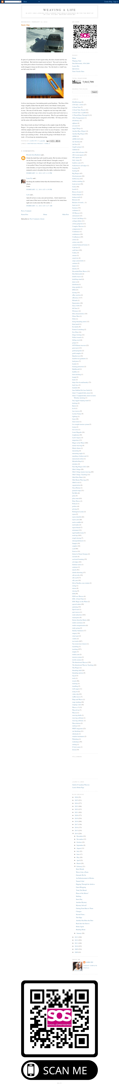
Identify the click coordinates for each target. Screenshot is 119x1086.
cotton (74, 239)
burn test (75, 205)
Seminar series (76, 564)
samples (74, 546)
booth (74, 189)
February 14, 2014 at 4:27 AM (39, 206)
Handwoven (76, 356)
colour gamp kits (77, 224)
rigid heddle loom (78, 533)
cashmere (75, 210)
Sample (74, 543)
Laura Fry (29, 178)
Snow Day (79, 899)
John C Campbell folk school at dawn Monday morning (84, 397)
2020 (76, 815)
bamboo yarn (76, 163)
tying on (75, 691)
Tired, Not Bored (81, 890)
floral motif (75, 324)
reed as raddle (76, 522)
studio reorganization (79, 625)
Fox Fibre (75, 332)
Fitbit (74, 319)
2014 (76, 833)
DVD (73, 290)
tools (73, 678)
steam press (75, 617)
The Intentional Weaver (79, 662)
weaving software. (78, 721)
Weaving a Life (59, 10)
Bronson (75, 200)
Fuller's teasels (76, 337)
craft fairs (75, 250)
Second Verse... (80, 914)
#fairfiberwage (76, 102)
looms (74, 427)
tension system (77, 657)
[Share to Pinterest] (59, 141)
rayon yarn (75, 519)
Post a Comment (26, 211)
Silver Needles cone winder (80, 583)
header (74, 364)
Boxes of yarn (76, 192)
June (78, 854)
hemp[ (74, 377)
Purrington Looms (78, 512)
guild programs (77, 351)
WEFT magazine (77, 728)
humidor (75, 388)
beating (74, 171)
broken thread (76, 194)
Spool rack (75, 609)
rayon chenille (76, 517)
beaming (75, 168)
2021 (76, 812)
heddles (74, 372)
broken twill (76, 197)
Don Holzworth (77, 274)
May (78, 857)
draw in (74, 282)
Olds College (76, 469)
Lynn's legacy (76, 437)
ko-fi (73, 408)
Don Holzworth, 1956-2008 (81, 63)
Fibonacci (75, 311)
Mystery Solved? (81, 905)
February (80, 866)
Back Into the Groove (82, 923)
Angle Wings (76, 128)
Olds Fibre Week (77, 477)
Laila (28, 195)
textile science (76, 660)
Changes (78, 911)
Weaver (74, 713)
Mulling (78, 896)
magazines (75, 440)
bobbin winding (77, 181)
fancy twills (76, 306)
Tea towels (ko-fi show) (79, 644)
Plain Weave (76, 501)
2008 (76, 952)
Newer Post (24, 214)
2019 (76, 818)
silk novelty (76, 575)
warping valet (76, 705)
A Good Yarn (76, 107)
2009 (76, 949)
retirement (75, 530)
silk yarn (75, 580)
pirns (73, 496)
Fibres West (75, 316)
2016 (76, 827)
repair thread (76, 527)
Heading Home (80, 929)
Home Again (80, 926)
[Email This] (50, 141)
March (79, 863)
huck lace (75, 385)
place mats (75, 498)
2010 (76, 946)
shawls (74, 570)
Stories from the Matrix (79, 620)
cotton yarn (75, 242)
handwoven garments (79, 358)
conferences (76, 234)
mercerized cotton (78, 459)
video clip (75, 694)
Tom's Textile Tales (78, 71)
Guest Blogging (81, 887)
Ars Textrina (76, 142)
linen (74, 419)
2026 (76, 797)
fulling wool (76, 340)
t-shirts (74, 639)
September (80, 845)
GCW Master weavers (79, 345)
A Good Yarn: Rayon (78, 110)
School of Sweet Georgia (80, 554)
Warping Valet (76, 61)
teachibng (75, 646)
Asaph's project (77, 147)
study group (76, 628)
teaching (75, 649)
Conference (75, 231)
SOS (73, 594)
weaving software (77, 718)
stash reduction (77, 615)
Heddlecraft (76, 369)
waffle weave (76, 697)
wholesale (75, 734)
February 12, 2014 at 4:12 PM (39, 173)
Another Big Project (35, 143)
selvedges (75, 562)
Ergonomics (76, 303)
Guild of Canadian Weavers (80, 785)
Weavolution (76, 723)
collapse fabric (76, 221)
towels (47, 143)
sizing (74, 586)
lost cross (75, 429)
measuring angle (77, 453)
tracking (75, 683)
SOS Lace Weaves (77, 596)
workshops (75, 742)
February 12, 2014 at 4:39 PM (39, 189)
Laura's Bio (75, 66)
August (79, 848)
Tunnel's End (80, 881)
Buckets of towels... (78, 202)
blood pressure (76, 176)
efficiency (75, 298)
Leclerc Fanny (76, 414)
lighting (74, 416)
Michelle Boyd (77, 461)
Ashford (74, 149)
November (80, 839)
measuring (75, 451)
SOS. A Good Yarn (78, 599)
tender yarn (75, 654)
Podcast (74, 504)
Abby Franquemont (78, 118)
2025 (76, 800)
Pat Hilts (75, 493)
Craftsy (74, 253)
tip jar (74, 676)
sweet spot (75, 636)
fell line (74, 308)
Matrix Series (76, 448)
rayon (74, 514)
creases (74, 255)
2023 (76, 806)
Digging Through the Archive (85, 884)
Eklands (74, 300)
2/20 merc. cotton (77, 104)
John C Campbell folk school (81, 393)
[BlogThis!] (52, 141)
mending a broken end (79, 456)
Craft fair (75, 247)
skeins (74, 588)
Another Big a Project (79, 131)
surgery (74, 633)
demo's (74, 266)
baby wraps (75, 160)
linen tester (75, 422)
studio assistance (77, 623)
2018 (76, 821)
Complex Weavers (78, 226)
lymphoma (75, 435)
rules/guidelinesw (77, 541)
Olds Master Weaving (79, 480)
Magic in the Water (78, 443)
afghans (74, 123)
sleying (74, 591)
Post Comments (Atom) (37, 219)
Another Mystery (81, 902)
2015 (76, 830)
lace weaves (76, 411)
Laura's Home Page (78, 787)
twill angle (75, 689)
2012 (76, 940)
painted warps (76, 490)
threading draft (77, 670)
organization (76, 485)
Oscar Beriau (76, 488)
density (74, 269)
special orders (76, 604)
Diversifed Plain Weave (79, 271)
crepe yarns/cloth (77, 261)
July (78, 851)
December (80, 836)
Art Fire (74, 144)
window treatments (78, 736)
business (75, 208)
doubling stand (77, 279)
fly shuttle (75, 327)
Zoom (74, 750)
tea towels (75, 641)
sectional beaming (78, 559)
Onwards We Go (81, 875)
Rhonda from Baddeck (33, 155)
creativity (75, 258)
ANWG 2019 (76, 139)
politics (74, 506)
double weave (76, 276)
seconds (74, 556)
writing (74, 744)
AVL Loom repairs (78, 155)
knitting (74, 403)
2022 (76, 809)
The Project (75, 668)
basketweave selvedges (79, 165)
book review (76, 184)
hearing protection (78, 366)
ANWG (74, 136)
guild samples (76, 353)
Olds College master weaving (81, 472)
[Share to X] (55, 141)
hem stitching (76, 374)
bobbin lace (76, 179)
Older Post (65, 214)
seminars (75, 567)
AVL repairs (76, 157)
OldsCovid (75, 482)
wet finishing (76, 731)
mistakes (75, 464)
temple (74, 652)
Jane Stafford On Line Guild (81, 390)
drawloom (75, 284)
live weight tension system (80, 424)
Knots (74, 406)
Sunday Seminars (77, 631)
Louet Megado (77, 432)
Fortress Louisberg (78, 329)
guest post (75, 348)
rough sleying (76, 538)
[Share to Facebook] (57, 141)
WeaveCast (75, 710)
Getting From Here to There (84, 908)
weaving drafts (76, 715)
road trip (75, 535)
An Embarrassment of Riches (85, 878)
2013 (76, 937)
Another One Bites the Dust (84, 920)
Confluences (76, 237)
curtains (74, 263)
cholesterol (75, 216)
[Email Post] (47, 141)
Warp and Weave (77, 699)
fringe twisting (76, 335)
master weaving (77, 445)
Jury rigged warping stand (80, 400)
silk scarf (75, 578)
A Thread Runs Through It (80, 115)
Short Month (80, 869)
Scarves (74, 551)
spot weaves (76, 612)
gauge (74, 343)
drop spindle (76, 287)
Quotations (75, 69)
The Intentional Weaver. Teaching (82, 665)
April (78, 860)
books (74, 187)
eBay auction (76, 295)
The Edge (79, 917)
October (79, 842)
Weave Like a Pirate (82, 872)
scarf (73, 549)
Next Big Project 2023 (79, 467)
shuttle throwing (77, 572)
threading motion (77, 673)
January (79, 933)
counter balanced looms (79, 245)
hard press (75, 361)
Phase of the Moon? (82, 893)
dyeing (74, 292)
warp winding (76, 702)
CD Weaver (75, 213)
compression (76, 229)
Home (45, 214)
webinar (74, 726)
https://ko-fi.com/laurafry (80, 382)
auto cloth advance (78, 152)
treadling (75, 686)
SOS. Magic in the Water (80, 601)
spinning (75, 607)
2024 (76, 803)
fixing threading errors (79, 321)
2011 (76, 943)
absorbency (75, 120)
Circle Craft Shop (77, 218)
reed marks (75, 525)
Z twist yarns (76, 747)
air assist (75, 126)
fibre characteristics (78, 314)
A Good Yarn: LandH (79, 113)
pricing (74, 509)
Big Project (75, 173)
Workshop (75, 739)
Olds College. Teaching (79, 474)
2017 (76, 824)
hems (74, 380)
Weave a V (75, 707)
